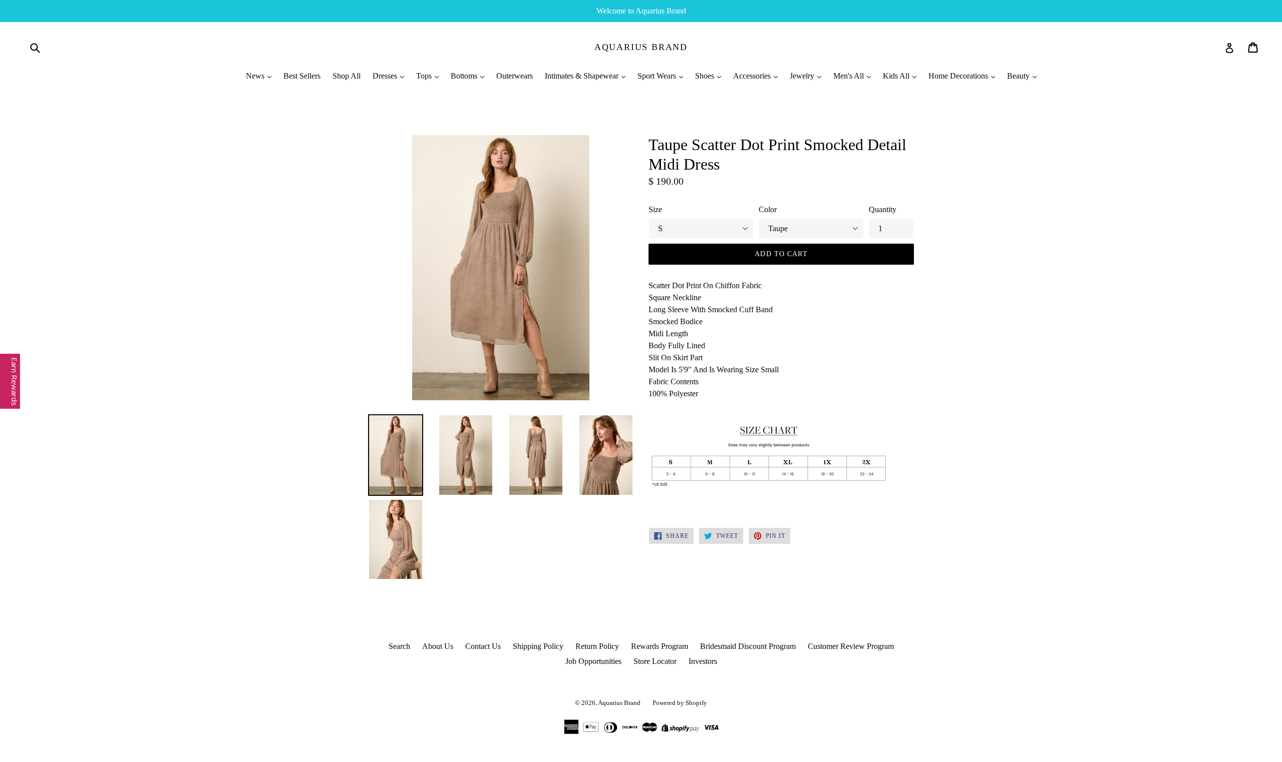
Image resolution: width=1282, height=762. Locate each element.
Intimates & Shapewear (582, 76)
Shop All (347, 76)
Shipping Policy (538, 646)
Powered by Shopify (680, 702)
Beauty (1019, 76)
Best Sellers (301, 76)
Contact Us (483, 646)
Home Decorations (959, 76)
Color (768, 209)
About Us (437, 646)
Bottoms (465, 76)
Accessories (753, 76)
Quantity (882, 209)
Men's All (849, 76)
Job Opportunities (593, 661)
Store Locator (655, 661)
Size (655, 209)
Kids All (897, 76)
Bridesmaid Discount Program (748, 646)
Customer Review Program (851, 646)
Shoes (705, 76)
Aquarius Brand (641, 47)
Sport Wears (657, 76)
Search (399, 646)
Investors (703, 661)
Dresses (386, 76)
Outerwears (514, 76)
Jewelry (803, 76)
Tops (425, 76)
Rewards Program (659, 646)
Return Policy (597, 646)
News (256, 76)
